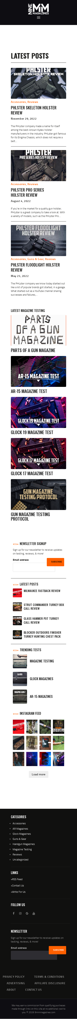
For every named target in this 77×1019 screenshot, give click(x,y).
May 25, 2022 (20, 276)
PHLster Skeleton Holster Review (33, 110)
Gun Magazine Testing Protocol (30, 516)
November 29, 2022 (24, 118)
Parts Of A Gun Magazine (33, 350)
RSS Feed (17, 879)
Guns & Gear (35, 259)
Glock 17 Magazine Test (32, 473)
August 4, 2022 (21, 201)
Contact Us (18, 885)
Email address (21, 560)
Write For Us (18, 892)
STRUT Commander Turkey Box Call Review (44, 606)
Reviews (32, 102)
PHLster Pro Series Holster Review (27, 192)
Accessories (18, 102)
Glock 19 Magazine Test (32, 432)
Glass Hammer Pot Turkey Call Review (41, 620)
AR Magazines (20, 828)
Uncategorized (20, 859)
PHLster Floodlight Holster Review (35, 267)
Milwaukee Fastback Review (42, 591)
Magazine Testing (22, 849)
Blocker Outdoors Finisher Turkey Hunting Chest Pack (42, 634)
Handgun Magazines (24, 844)
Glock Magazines (22, 833)
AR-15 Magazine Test (29, 391)
